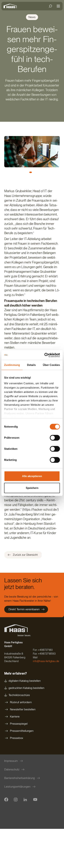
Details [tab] (31, 364)
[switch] (55, 438)
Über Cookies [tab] (51, 364)
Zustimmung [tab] (12, 364)
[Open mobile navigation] (58, 6)
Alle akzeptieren (32, 476)
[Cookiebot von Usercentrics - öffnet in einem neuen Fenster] (45, 355)
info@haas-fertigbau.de (46, 661)
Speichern (32, 487)
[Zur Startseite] (11, 6)
